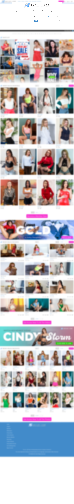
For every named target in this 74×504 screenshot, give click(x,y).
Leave (60, 20)
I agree (35, 20)
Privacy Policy (48, 16)
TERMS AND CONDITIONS (56, 12)
